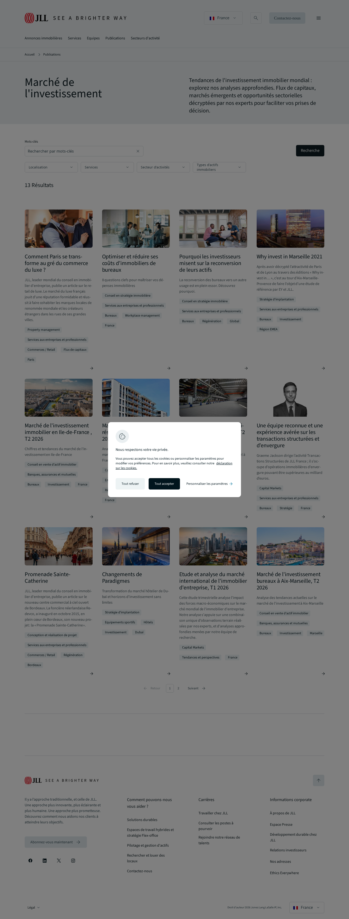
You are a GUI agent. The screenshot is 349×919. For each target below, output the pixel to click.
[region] (174, 459)
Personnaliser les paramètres (209, 484)
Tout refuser (130, 483)
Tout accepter (164, 483)
